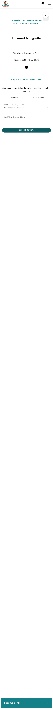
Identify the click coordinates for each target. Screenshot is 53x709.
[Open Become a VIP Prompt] (47, 703)
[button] (3, 12)
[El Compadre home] (13, 4)
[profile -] (43, 3)
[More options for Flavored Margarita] (46, 15)
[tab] (14, 98)
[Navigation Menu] (49, 4)
